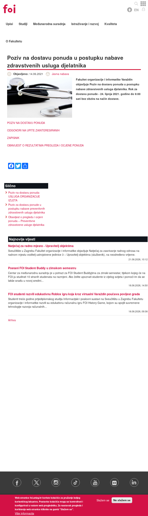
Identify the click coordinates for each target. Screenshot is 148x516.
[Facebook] (11, 165)
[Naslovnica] (9, 7)
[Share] (25, 165)
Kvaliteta (110, 24)
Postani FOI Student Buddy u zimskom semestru (42, 268)
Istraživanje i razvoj (85, 24)
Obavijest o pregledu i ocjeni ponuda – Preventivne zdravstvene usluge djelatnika (26, 221)
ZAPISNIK (13, 138)
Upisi (9, 24)
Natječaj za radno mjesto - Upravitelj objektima (41, 246)
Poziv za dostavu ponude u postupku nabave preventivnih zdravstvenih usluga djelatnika (26, 208)
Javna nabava (60, 74)
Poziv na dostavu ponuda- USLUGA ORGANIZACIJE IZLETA (24, 196)
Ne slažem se (121, 500)
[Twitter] (18, 165)
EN (136, 10)
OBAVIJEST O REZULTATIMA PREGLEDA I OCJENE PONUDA (45, 145)
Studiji (23, 24)
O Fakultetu (14, 41)
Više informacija (24, 513)
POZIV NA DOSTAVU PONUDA (26, 123)
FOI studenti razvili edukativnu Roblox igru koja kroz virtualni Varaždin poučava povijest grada (74, 294)
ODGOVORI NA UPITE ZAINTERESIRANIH (33, 130)
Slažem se (103, 500)
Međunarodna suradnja (49, 24)
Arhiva (12, 320)
